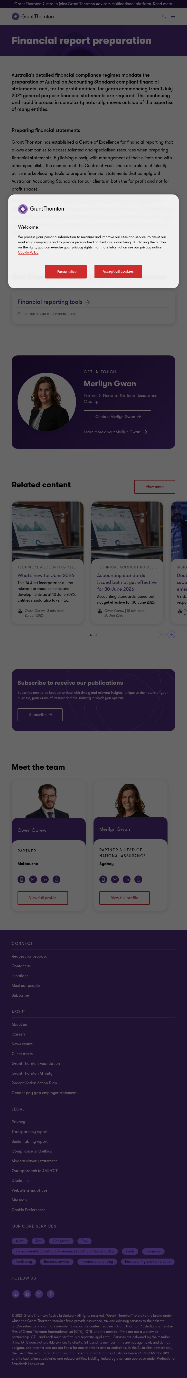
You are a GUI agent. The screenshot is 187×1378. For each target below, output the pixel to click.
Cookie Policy (28, 252)
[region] (93, 241)
